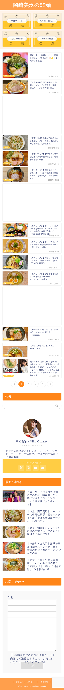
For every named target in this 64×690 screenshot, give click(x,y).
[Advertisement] (32, 115)
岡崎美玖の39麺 (32, 5)
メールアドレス (17, 603)
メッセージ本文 (17, 615)
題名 (10, 609)
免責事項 (44, 682)
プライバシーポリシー (25, 682)
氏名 (10, 597)
